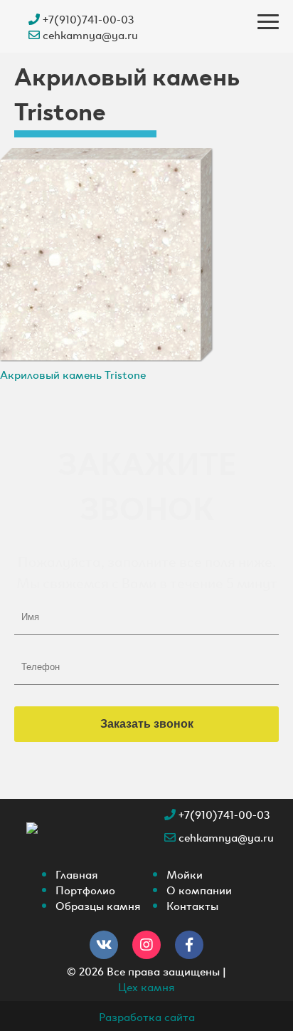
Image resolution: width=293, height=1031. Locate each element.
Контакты (192, 905)
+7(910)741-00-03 (87, 18)
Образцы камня (98, 905)
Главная (76, 873)
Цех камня (146, 986)
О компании (199, 889)
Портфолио (85, 889)
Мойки (184, 873)
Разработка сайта (147, 1016)
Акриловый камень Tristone (73, 374)
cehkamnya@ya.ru (89, 34)
